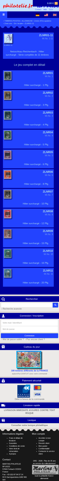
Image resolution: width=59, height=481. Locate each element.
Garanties (13, 443)
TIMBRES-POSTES (12, 21)
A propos (12, 454)
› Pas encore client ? (34, 339)
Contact (38, 9)
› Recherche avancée (11, 309)
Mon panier (43, 446)
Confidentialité (44, 449)
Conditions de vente (17, 446)
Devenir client (44, 443)
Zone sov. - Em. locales (13, 23)
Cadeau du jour (32, 346)
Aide (45, 9)
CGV (51, 9)
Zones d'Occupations (42, 21)
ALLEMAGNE (27, 21)
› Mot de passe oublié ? (12, 339)
